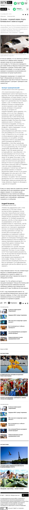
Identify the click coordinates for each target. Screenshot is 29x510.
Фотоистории (4, 353)
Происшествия (11, 16)
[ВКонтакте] (23, 14)
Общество (3, 16)
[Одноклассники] (28, 14)
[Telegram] (25, 14)
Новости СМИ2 (4, 349)
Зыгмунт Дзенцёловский (10, 88)
